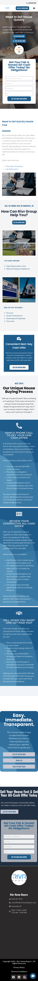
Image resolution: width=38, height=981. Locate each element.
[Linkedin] (19, 977)
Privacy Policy (19, 967)
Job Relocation (11, 169)
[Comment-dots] (33, 976)
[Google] (24, 977)
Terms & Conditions (19, 971)
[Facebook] (13, 977)
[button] (34, 8)
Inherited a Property (14, 166)
